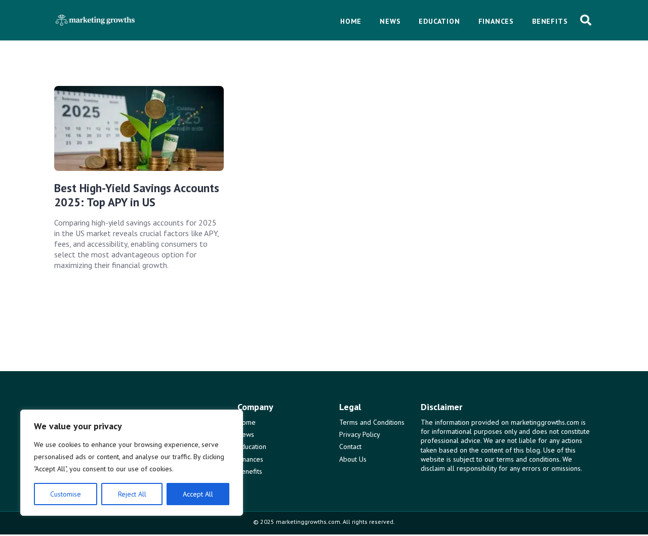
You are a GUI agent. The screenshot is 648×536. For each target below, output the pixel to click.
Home (246, 422)
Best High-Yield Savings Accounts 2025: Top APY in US (136, 195)
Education (251, 446)
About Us (353, 459)
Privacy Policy (359, 434)
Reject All (132, 494)
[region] (131, 463)
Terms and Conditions (371, 422)
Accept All (198, 494)
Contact (350, 446)
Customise (65, 494)
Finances (250, 459)
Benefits (249, 471)
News (245, 434)
